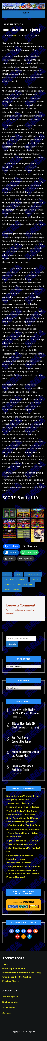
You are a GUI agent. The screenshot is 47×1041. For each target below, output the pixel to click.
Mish (15, 35)
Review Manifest (11, 1002)
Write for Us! (9, 1007)
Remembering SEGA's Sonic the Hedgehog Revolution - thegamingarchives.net (22, 799)
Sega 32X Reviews (13, 24)
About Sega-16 (10, 996)
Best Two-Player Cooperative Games (21, 739)
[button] (23, 13)
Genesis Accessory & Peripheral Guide (22, 768)
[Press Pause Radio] (23, 906)
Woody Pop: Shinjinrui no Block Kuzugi (21, 972)
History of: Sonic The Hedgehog (22, 806)
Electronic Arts (33, 574)
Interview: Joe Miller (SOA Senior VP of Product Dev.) (23, 848)
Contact (6, 1013)
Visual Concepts (12, 589)
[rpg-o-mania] (13, 906)
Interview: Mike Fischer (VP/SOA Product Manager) (26, 711)
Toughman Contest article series (19, 584)
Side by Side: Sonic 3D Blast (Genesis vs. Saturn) (25, 725)
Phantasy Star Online (13, 968)
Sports (35, 579)
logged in (21, 610)
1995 (7, 574)
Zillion (5, 964)
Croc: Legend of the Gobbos (16, 976)
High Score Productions (15, 579)
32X (18, 574)
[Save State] (34, 906)
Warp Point (28, 902)
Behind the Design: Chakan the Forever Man (25, 754)
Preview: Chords (10, 981)
